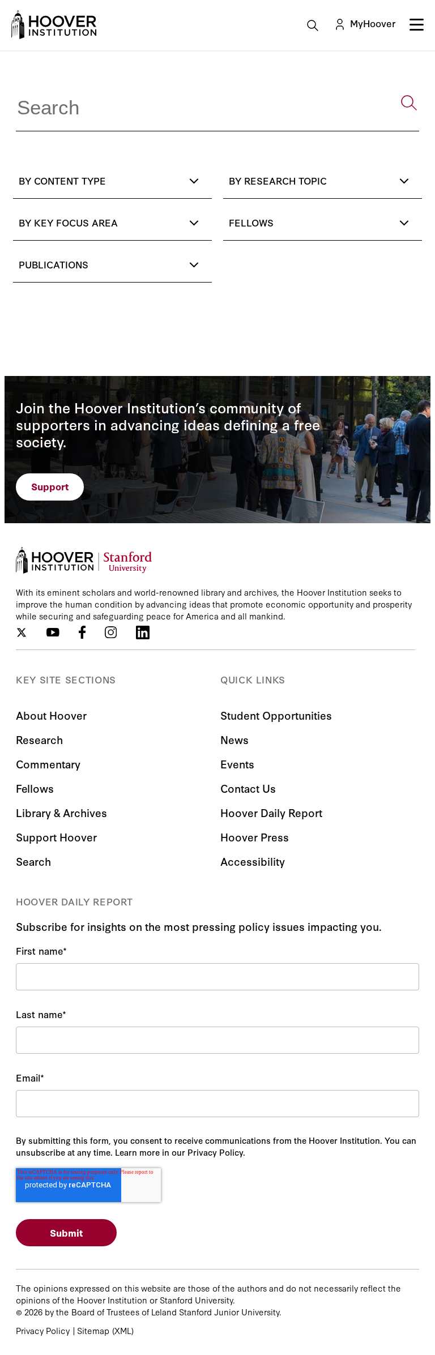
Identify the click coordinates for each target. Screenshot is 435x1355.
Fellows (35, 788)
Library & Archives (61, 812)
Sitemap (93, 1330)
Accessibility (252, 861)
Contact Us (248, 788)
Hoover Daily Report (271, 812)
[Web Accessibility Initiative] (53, 24)
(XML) (123, 1330)
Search (33, 861)
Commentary (48, 763)
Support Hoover (56, 836)
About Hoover (51, 715)
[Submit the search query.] (409, 103)
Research (39, 739)
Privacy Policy (43, 1330)
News (234, 739)
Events (237, 763)
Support (50, 486)
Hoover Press (254, 836)
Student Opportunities (276, 715)
